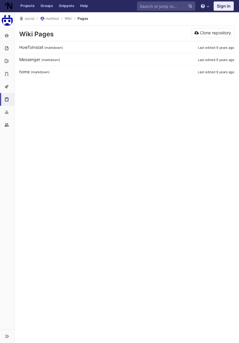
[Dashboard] (8, 6)
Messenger (29, 59)
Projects (27, 5)
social (29, 18)
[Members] (7, 125)
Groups (47, 5)
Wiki (68, 18)
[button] (7, 336)
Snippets (66, 5)
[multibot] (7, 20)
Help (84, 5)
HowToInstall (31, 47)
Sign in (224, 5)
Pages (83, 18)
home (24, 71)
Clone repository (215, 32)
